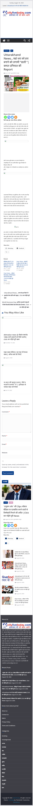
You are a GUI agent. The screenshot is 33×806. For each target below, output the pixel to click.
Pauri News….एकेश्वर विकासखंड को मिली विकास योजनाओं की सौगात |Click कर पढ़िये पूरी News (9, 276)
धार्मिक (3, 765)
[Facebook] (8, 117)
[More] (15, 117)
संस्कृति (3, 784)
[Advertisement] (16, 28)
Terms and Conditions (8, 725)
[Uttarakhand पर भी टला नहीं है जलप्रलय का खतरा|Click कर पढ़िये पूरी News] (7, 579)
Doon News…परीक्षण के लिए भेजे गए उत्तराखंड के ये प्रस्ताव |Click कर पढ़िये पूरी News (22, 600)
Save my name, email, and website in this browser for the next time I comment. (15, 466)
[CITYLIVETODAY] (16, 624)
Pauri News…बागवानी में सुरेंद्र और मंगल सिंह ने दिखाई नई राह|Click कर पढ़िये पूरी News (22, 264)
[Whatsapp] (5, 117)
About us (4, 711)
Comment (6, 412)
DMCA (4, 718)
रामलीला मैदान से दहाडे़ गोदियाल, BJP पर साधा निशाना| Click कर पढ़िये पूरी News (22, 553)
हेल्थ (3, 787)
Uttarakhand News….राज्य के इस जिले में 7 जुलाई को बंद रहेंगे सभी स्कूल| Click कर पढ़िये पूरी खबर (17, 295)
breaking (6, 50)
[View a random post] (29, 40)
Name (4, 436)
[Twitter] (12, 117)
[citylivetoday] (4, 40)
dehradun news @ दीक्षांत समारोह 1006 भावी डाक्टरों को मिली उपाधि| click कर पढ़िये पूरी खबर (16, 337)
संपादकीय (10, 502)
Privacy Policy (6, 722)
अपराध (3, 743)
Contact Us (5, 714)
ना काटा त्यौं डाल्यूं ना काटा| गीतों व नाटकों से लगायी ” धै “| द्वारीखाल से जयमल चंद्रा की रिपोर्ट (15, 384)
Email (4, 444)
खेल (3, 751)
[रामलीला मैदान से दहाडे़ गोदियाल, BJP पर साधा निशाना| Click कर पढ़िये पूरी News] (7, 555)
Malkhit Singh (16, 73)
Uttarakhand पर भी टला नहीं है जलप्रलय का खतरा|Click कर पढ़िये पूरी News (17, 6)
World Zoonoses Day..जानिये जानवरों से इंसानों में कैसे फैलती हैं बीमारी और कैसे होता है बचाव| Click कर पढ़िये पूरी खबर (15, 304)
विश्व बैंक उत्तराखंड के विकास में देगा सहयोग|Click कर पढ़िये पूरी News (22, 589)
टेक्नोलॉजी (4, 758)
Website (4, 453)
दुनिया (3, 762)
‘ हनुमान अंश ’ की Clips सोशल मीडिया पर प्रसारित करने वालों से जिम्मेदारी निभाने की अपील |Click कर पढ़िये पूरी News (16, 511)
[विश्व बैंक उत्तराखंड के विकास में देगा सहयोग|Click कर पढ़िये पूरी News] (7, 591)
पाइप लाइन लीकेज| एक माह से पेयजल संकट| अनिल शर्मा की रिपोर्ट (15, 353)
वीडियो (3, 773)
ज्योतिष (3, 754)
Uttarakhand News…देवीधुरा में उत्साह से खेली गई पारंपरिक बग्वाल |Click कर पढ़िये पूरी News (21, 566)
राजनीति (4, 769)
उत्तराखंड (5, 502)
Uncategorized (6, 739)
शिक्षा (11, 50)
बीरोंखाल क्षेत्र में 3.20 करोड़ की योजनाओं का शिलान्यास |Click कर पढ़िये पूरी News (8, 264)
